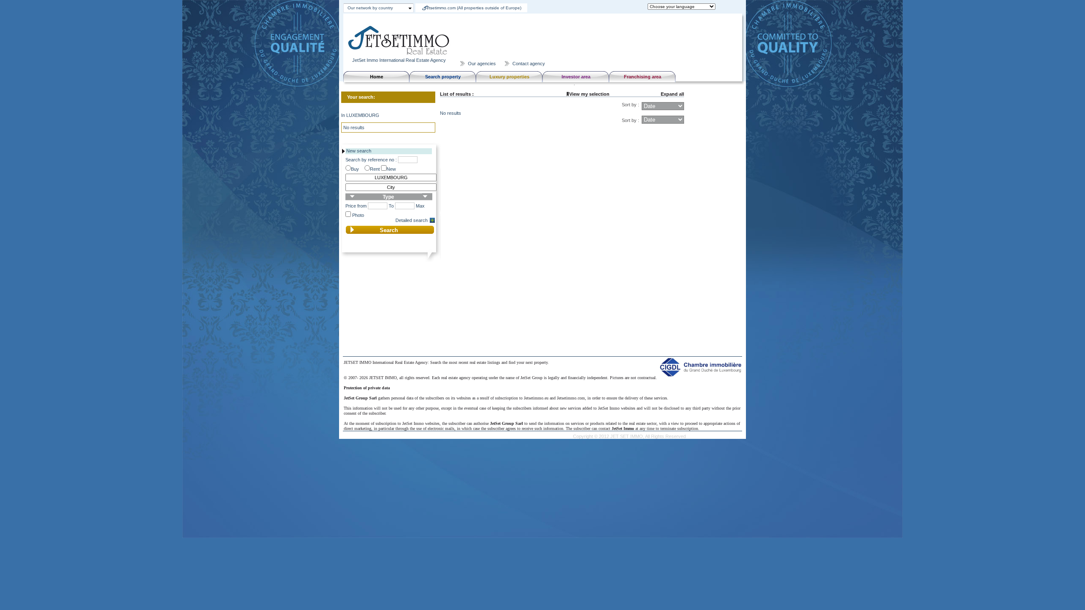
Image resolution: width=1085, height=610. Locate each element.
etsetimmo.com (473, 8)
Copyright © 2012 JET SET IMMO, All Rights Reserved (629, 436)
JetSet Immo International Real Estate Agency (399, 60)
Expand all (672, 94)
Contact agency (528, 63)
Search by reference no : (371, 159)
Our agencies (482, 63)
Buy (355, 169)
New (391, 169)
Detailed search (411, 220)
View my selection (589, 94)
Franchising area (642, 76)
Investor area (576, 76)
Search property (443, 76)
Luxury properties (509, 76)
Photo (358, 215)
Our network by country (370, 8)
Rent (375, 169)
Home (376, 76)
